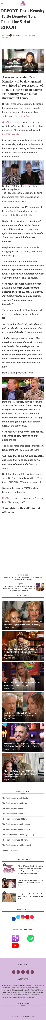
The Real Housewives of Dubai (14, 814)
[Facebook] (13, 972)
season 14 (23, 116)
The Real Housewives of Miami (14, 819)
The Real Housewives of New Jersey (17, 824)
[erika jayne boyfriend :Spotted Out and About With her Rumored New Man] (9, 897)
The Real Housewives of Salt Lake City (17, 845)
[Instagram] (23, 972)
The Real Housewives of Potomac (15, 840)
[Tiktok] (27, 972)
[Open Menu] (2, 3)
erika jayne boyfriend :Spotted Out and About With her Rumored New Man (30, 896)
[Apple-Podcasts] (15, 936)
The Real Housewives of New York (16, 829)
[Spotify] (30, 936)
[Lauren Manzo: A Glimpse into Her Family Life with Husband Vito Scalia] (9, 883)
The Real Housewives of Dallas (14, 808)
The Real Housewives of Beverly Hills (17, 803)
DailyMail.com (9, 122)
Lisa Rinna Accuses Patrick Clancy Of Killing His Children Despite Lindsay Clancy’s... (20, 652)
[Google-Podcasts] (23, 936)
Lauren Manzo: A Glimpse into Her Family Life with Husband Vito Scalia (31, 882)
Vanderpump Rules (10, 850)
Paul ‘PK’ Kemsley (11, 134)
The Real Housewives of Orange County (18, 835)
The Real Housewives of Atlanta (15, 798)
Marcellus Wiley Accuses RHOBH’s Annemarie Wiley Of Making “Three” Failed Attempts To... (20, 774)
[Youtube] (15, 943)
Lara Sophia (16, 35)
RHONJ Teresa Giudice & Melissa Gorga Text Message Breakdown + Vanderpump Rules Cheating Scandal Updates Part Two (30, 869)
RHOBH (6, 498)
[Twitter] (18, 972)
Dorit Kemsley (25, 108)
